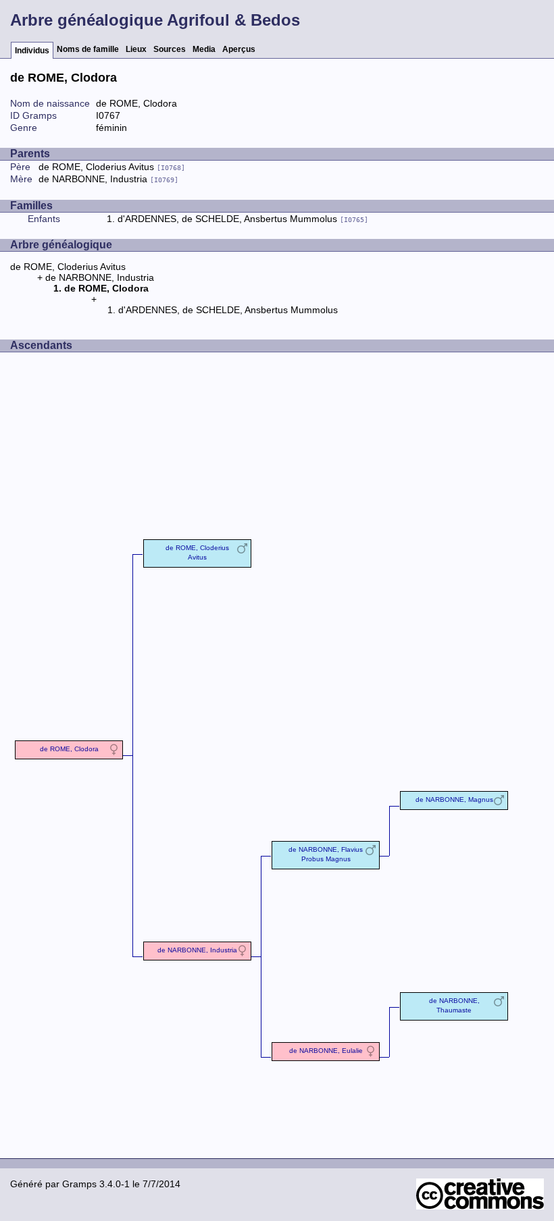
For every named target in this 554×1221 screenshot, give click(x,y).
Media (204, 49)
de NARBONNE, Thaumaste (454, 1005)
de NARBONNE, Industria (108, 178)
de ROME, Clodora (69, 749)
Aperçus (238, 49)
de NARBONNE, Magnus (454, 799)
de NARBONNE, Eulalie (326, 1050)
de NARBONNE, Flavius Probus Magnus (325, 854)
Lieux (136, 49)
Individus (32, 50)
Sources (169, 49)
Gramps (79, 1183)
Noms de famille (88, 49)
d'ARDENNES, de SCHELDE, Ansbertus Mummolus (243, 218)
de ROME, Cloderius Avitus (112, 166)
